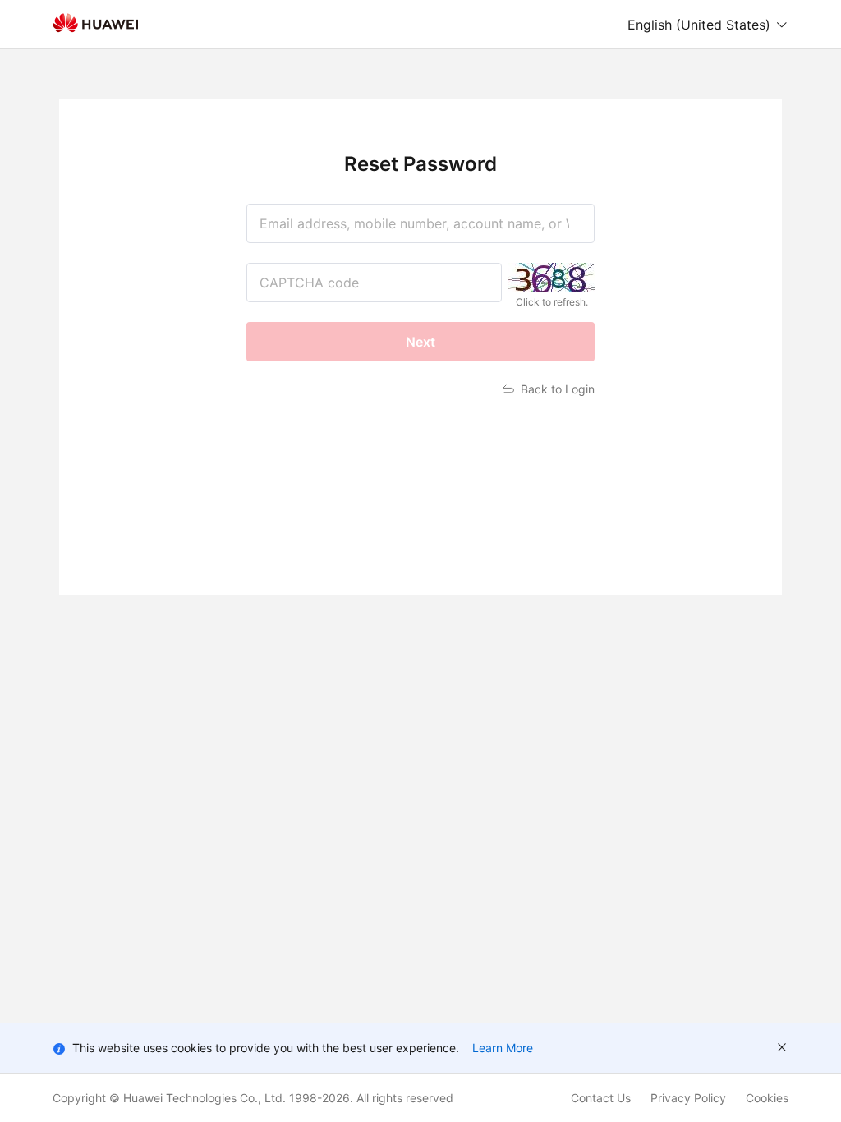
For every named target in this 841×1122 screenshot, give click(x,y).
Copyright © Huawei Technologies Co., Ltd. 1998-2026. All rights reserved (253, 1098)
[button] (707, 24)
